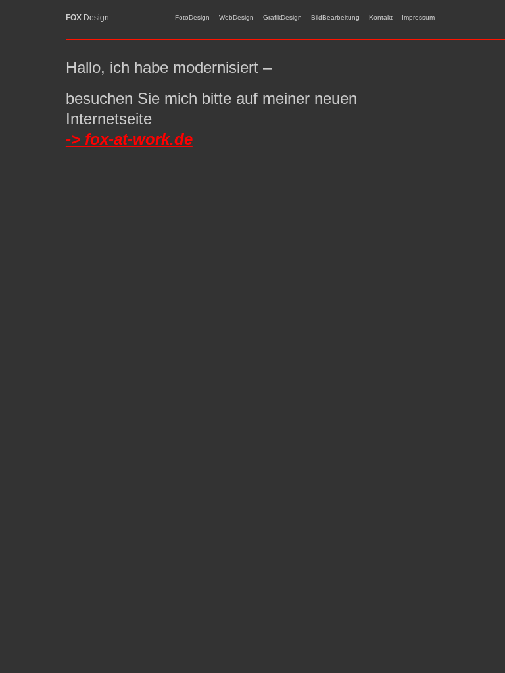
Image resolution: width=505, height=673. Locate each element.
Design (87, 17)
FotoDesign (192, 17)
